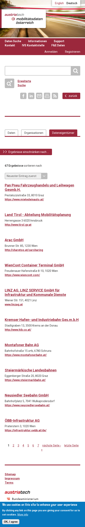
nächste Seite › (51, 445)
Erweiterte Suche (19, 83)
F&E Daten (58, 45)
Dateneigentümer (63, 132)
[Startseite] (24, 19)
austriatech (17, 492)
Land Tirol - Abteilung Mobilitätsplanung (38, 215)
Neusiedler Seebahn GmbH (27, 395)
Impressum (12, 478)
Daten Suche (13, 41)
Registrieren (72, 51)
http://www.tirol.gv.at (18, 224)
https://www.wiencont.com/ (22, 275)
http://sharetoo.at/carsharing (24, 250)
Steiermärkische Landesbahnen (31, 370)
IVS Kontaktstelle (33, 45)
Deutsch (71, 3)
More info (22, 514)
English (59, 3)
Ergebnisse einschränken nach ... (28, 152)
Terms (9, 482)
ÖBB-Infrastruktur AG (22, 420)
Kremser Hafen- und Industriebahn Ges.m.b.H (42, 320)
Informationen (37, 41)
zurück (73, 95)
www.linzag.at (14, 304)
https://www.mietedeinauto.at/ (24, 199)
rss (55, 96)
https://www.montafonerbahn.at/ (26, 355)
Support (59, 41)
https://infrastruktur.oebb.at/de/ (25, 430)
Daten (11, 132)
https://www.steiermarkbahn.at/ (25, 380)
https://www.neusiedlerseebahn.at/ (27, 405)
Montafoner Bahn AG (22, 345)
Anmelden (51, 51)
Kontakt (10, 45)
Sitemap (10, 474)
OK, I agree (11, 521)
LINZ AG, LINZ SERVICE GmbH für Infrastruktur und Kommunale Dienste (35, 292)
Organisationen (33, 132)
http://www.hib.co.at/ (18, 329)
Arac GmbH (14, 240)
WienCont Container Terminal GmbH (34, 265)
